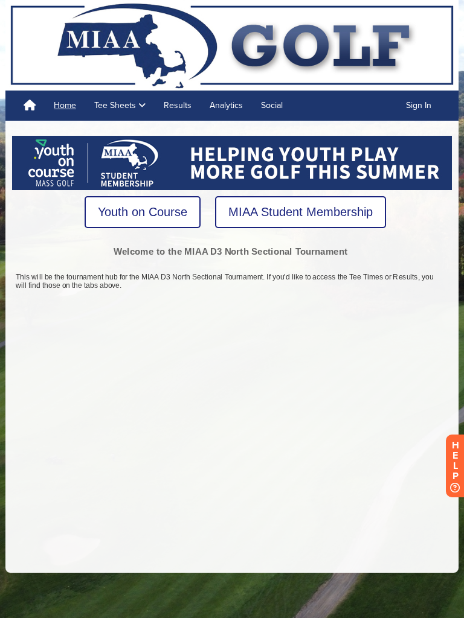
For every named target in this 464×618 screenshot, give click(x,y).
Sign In (418, 105)
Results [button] (178, 105)
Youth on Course (142, 211)
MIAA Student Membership (300, 211)
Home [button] (65, 105)
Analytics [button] (226, 105)
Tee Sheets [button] (116, 105)
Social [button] (272, 105)
